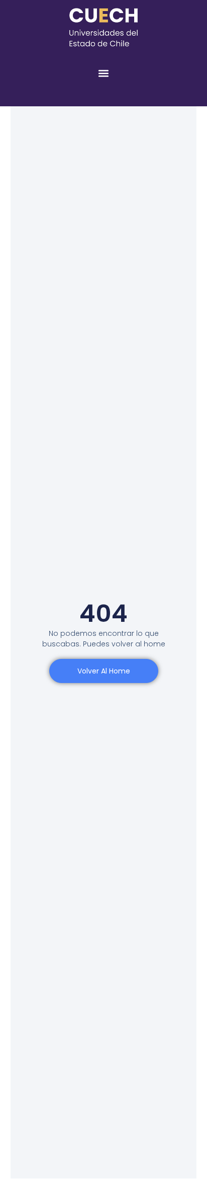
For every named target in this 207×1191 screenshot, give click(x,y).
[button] (103, 73)
